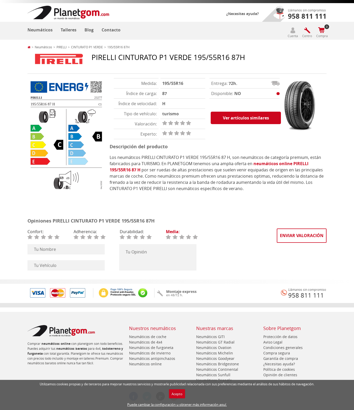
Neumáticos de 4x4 (145, 342)
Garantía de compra (280, 358)
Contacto (111, 30)
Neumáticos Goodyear (215, 358)
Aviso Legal (272, 342)
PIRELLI (61, 47)
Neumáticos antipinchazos (152, 358)
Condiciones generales (283, 347)
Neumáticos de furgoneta (151, 347)
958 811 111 (306, 295)
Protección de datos (280, 336)
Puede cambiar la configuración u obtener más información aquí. (177, 404)
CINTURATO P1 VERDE (87, 47)
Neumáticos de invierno (150, 353)
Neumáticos (40, 30)
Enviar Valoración (301, 235)
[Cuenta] (293, 30)
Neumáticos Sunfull (213, 374)
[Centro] (307, 30)
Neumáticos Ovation (213, 347)
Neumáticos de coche (147, 336)
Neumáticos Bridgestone (217, 363)
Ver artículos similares (246, 118)
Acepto (177, 394)
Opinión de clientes (280, 374)
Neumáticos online (145, 363)
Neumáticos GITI (210, 336)
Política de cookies (279, 369)
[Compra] (321, 30)
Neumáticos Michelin (214, 353)
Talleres (68, 30)
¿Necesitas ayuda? (242, 13)
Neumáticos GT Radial (215, 342)
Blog (89, 30)
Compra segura (276, 353)
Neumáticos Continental (217, 369)
